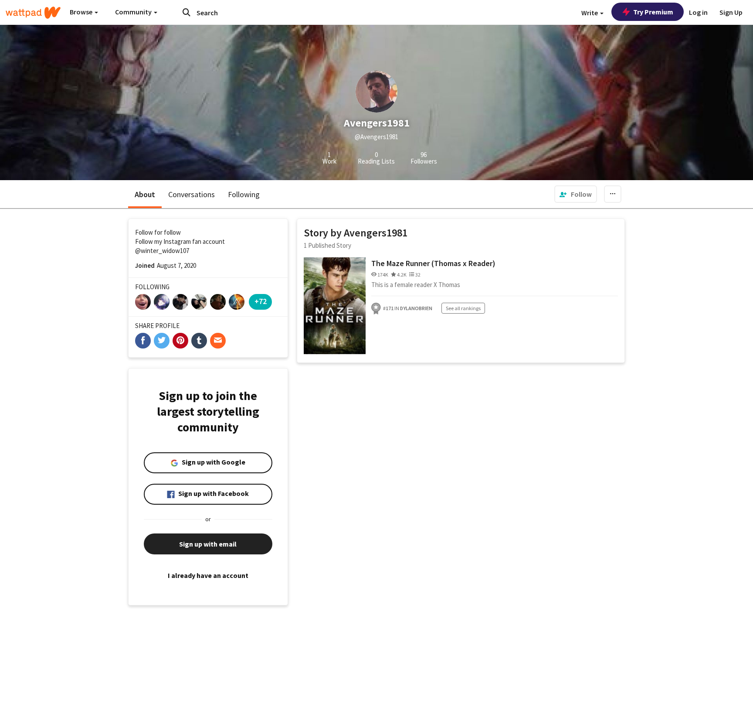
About (145, 194)
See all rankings (463, 308)
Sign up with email (208, 544)
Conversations (191, 194)
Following (244, 194)
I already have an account (208, 575)
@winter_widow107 (162, 250)
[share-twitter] (162, 341)
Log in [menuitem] (698, 12)
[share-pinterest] (180, 341)
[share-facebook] (143, 341)
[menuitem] (575, 194)
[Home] (33, 12)
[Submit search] (186, 12)
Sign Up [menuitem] (731, 12)
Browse (82, 11)
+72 (260, 301)
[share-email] (218, 341)
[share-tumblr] (199, 341)
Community (134, 11)
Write (590, 12)
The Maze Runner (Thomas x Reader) (433, 263)
